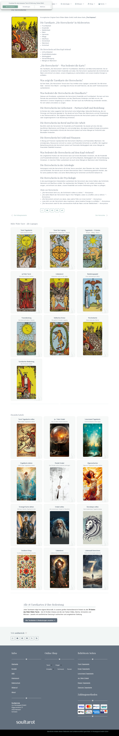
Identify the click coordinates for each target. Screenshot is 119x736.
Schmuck (61, 669)
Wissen (79, 4)
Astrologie (66, 4)
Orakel (53, 4)
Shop (91, 4)
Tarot (48, 665)
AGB (13, 673)
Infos (14, 653)
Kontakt (14, 669)
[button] (42, 210)
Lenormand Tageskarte (85, 673)
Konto (102, 4)
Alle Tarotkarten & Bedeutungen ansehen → (40, 620)
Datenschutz (16, 683)
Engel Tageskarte (84, 669)
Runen (69, 669)
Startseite (15, 664)
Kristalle (49, 669)
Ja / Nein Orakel (83, 678)
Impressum (15, 678)
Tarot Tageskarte (83, 664)
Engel (58, 665)
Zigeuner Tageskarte (85, 687)
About (14, 692)
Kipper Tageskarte (84, 683)
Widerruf (15, 687)
